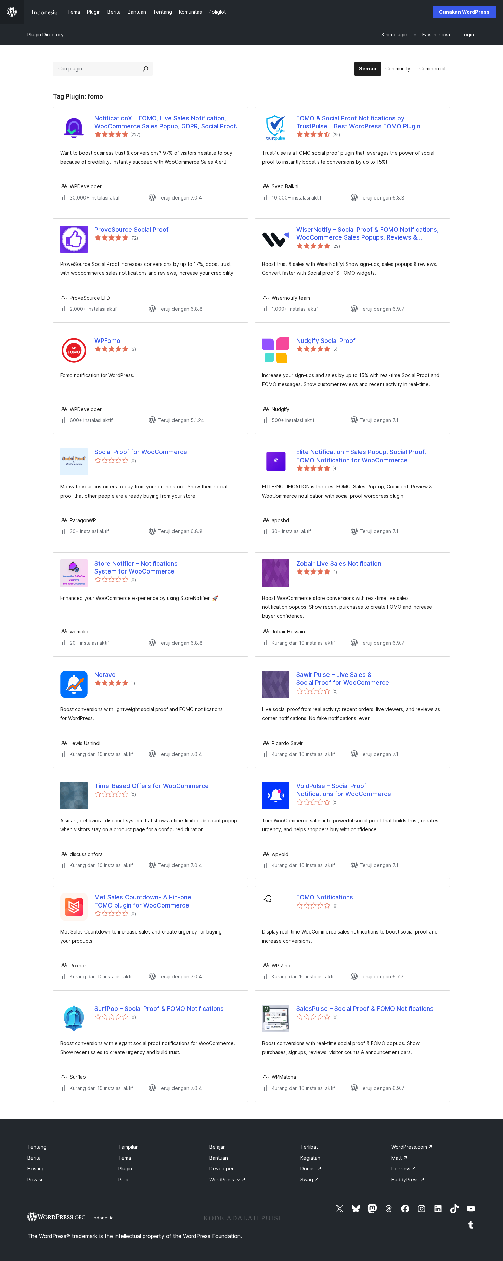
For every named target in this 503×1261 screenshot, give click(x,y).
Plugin (125, 1168)
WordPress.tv (227, 1179)
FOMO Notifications (324, 897)
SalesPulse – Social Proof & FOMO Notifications (365, 1008)
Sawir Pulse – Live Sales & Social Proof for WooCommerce (342, 678)
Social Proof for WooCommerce (140, 451)
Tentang (37, 1147)
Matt (399, 1158)
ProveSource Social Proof (131, 229)
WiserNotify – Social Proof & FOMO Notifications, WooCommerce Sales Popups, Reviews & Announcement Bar (367, 234)
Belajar (217, 1147)
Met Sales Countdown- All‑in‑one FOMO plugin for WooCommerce (142, 901)
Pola (123, 1179)
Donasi (311, 1168)
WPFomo (107, 340)
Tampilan (128, 1147)
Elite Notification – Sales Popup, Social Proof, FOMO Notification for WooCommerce (361, 455)
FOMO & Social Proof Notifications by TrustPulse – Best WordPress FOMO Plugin (358, 122)
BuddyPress (408, 1179)
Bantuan (218, 1158)
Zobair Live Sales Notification (338, 563)
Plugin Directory (45, 34)
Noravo (105, 674)
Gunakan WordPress (464, 12)
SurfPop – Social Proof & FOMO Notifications (159, 1008)
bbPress (403, 1168)
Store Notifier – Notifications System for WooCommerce (136, 567)
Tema (124, 1158)
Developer (221, 1168)
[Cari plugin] (146, 69)
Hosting (36, 1168)
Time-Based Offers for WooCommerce (151, 785)
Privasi (34, 1179)
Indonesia (103, 1217)
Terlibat (309, 1147)
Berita (34, 1158)
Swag (309, 1179)
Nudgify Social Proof (326, 340)
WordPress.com (412, 1147)
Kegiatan (310, 1158)
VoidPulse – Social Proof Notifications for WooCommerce (343, 789)
